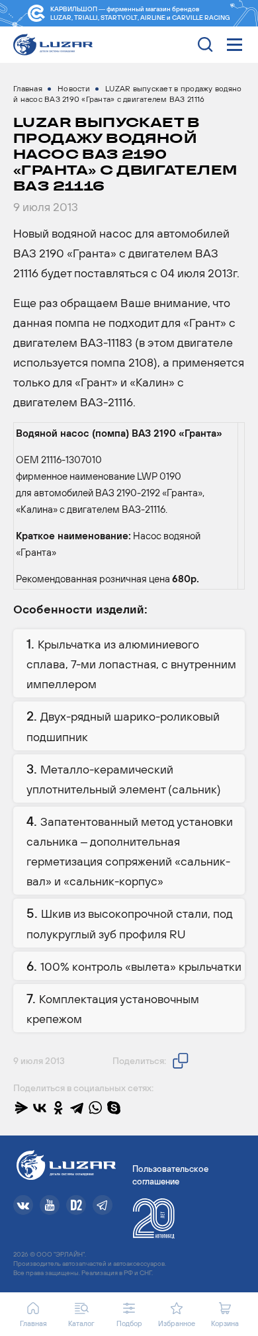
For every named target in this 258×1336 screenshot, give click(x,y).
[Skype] (114, 1108)
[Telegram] (77, 1108)
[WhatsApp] (95, 1108)
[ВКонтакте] (40, 1108)
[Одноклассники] (58, 1108)
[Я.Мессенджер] (21, 1108)
